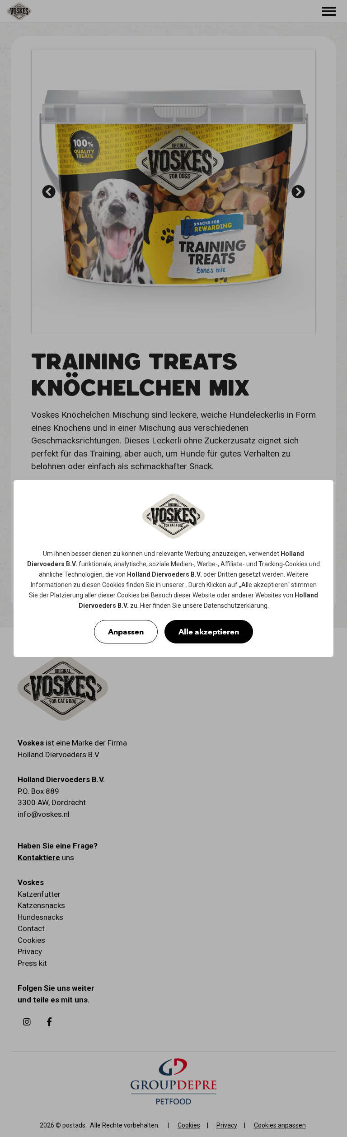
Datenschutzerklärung (235, 605)
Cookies (296, 564)
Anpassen (126, 631)
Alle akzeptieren (208, 631)
